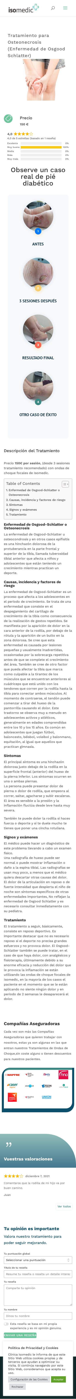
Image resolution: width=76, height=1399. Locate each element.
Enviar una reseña (20, 1335)
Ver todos (64, 1206)
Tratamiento (18, 514)
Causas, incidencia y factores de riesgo (37, 500)
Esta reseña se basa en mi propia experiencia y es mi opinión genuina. (36, 1326)
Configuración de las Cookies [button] (29, 1379)
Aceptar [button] (58, 1379)
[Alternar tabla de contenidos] (63, 484)
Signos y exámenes (23, 509)
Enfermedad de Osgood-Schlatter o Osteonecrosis (34, 492)
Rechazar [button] (17, 1386)
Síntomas (16, 505)
